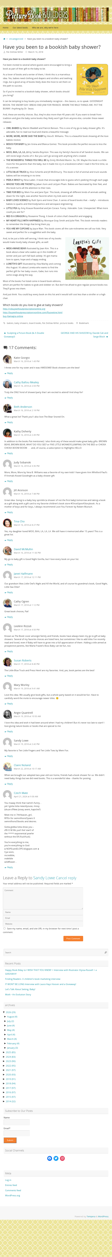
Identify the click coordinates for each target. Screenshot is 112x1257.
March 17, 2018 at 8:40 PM (27, 664)
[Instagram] (62, 1158)
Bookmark (84, 323)
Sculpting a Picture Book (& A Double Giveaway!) (24, 334)
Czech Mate (21, 793)
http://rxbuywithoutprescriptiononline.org (24, 308)
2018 (10, 1083)
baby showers (21, 323)
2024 (10, 1056)
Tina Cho (19, 521)
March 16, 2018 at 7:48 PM (27, 493)
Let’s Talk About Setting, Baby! (20, 989)
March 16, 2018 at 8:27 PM (27, 525)
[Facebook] (50, 1158)
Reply (10, 373)
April (11, 1034)
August (12, 1016)
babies (10, 323)
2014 (10, 1101)
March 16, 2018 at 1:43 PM (27, 361)
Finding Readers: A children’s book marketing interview (32, 978)
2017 (10, 1087)
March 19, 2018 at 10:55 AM (27, 716)
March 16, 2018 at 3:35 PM (27, 466)
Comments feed (13, 1190)
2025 (10, 1052)
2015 (10, 1096)
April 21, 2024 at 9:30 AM (26, 796)
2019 (10, 1079)
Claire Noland (22, 765)
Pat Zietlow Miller (14, 52)
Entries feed (11, 1185)
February (13, 1043)
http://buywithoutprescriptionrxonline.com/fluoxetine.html (32, 312)
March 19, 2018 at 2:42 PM (27, 744)
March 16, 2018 (35, 52)
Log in (8, 1180)
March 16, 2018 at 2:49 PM (27, 435)
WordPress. (103, 1216)
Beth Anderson (23, 406)
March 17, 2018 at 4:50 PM (27, 629)
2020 (10, 1074)
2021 (10, 1070)
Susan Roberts (23, 660)
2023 (10, 1061)
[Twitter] (56, 1158)
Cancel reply (66, 877)
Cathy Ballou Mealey (26, 382)
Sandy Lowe (44, 877)
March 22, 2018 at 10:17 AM (27, 768)
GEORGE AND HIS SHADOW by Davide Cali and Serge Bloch (84, 334)
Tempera (91, 1216)
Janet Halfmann (23, 573)
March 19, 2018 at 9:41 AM (27, 688)
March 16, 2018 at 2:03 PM (27, 386)
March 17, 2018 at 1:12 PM (27, 605)
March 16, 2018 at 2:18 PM (27, 410)
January (12, 1047)
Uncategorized (16, 39)
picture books (66, 323)
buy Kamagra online (13, 316)
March (12, 1038)
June (11, 1025)
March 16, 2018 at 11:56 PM (27, 552)
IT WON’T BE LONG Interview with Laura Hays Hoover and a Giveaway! (40, 984)
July (10, 1021)
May (11, 1030)
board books (35, 323)
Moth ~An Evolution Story (18, 994)
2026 (10, 1012)
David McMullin (23, 549)
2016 (10, 1092)
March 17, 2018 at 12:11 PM (27, 577)
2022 (10, 1065)
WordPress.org (12, 1195)
